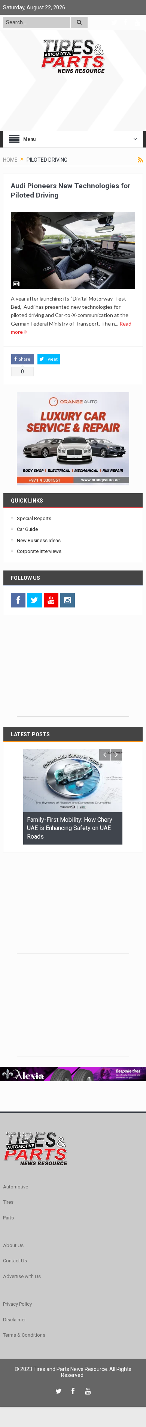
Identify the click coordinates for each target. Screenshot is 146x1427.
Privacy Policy (17, 1304)
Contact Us (15, 1260)
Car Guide (27, 529)
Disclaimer (14, 1319)
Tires (8, 1202)
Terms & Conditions (24, 1335)
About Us (13, 1245)
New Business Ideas (39, 540)
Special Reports (34, 518)
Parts (8, 1218)
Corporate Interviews (39, 551)
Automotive (15, 1187)
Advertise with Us (22, 1276)
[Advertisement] (73, 669)
